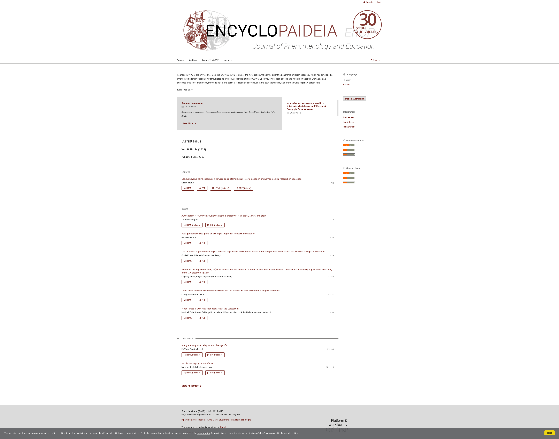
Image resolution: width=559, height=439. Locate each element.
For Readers (348, 117)
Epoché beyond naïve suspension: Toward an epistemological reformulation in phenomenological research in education (241, 178)
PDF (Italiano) (244, 188)
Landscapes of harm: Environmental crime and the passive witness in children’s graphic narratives (231, 290)
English (347, 80)
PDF (203, 188)
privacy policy (203, 433)
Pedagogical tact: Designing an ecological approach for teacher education (218, 233)
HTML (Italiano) (222, 188)
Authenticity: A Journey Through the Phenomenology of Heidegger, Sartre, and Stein (224, 215)
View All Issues (190, 385)
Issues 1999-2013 (210, 60)
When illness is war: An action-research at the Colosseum (210, 308)
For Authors (348, 122)
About (227, 60)
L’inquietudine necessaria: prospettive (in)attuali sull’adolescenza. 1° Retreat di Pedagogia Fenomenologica (306, 106)
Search (376, 60)
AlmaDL (223, 427)
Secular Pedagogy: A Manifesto (197, 363)
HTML (189, 188)
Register (370, 2)
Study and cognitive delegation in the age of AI (205, 345)
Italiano (346, 84)
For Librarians (349, 127)
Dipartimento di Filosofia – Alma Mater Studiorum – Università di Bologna (216, 419)
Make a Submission (354, 99)
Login (379, 2)
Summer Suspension (192, 103)
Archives (193, 60)
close (549, 433)
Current (180, 60)
